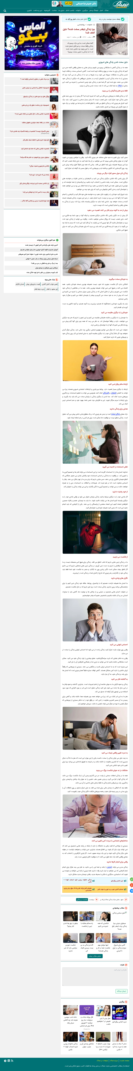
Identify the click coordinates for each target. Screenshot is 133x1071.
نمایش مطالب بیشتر (95, 956)
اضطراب (113, 393)
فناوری (29, 10)
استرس (109, 867)
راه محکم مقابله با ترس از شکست (87, 925)
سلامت (54, 10)
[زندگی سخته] (95, 254)
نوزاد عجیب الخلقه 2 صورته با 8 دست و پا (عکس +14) (103, 1047)
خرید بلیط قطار (39, 289)
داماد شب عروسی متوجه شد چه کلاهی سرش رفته (70, 1020)
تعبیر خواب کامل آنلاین (50, 284)
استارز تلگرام (20, 284)
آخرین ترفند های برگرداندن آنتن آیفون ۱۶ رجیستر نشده (41, 245)
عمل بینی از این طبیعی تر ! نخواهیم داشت (103, 1021)
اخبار (101, 10)
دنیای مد (61, 10)
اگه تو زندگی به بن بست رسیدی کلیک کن (87, 948)
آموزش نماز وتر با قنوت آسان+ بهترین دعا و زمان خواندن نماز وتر (39, 250)
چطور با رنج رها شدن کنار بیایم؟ (70, 925)
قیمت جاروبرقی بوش (33, 284)
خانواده (78, 10)
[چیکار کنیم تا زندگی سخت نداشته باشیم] (95, 816)
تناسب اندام (70, 10)
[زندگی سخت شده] (95, 360)
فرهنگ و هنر (93, 10)
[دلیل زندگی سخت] (95, 532)
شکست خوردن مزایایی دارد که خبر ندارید (70, 948)
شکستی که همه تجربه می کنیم (103, 925)
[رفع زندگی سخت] (95, 728)
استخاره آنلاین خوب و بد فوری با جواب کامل (110, 889)
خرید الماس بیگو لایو (117, 881)
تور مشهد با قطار (52, 289)
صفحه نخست (124, 1060)
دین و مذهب (37, 10)
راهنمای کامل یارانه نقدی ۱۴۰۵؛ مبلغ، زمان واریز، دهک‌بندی (78, 889)
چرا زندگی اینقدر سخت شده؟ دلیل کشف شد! (79, 31)
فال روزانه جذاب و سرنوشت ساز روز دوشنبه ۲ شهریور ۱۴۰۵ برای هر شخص (87, 1021)
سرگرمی (85, 10)
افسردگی (106, 393)
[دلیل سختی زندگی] (95, 620)
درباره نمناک (114, 1060)
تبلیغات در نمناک (102, 1060)
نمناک (106, 10)
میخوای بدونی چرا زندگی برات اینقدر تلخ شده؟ (119, 926)
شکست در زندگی (82, 899)
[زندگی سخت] (95, 132)
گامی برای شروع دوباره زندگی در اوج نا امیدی (119, 948)
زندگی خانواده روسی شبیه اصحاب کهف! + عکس (78, 881)
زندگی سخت (115, 414)
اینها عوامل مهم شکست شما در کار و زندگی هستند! (103, 948)
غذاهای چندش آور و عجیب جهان (87, 1045)
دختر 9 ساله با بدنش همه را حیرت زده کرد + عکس (119, 1047)
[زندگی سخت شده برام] (95, 442)
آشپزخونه (47, 10)
